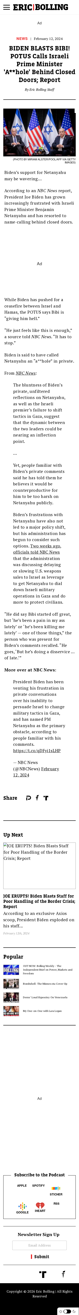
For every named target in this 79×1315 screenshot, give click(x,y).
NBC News (26, 373)
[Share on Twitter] (24, 798)
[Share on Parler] (28, 798)
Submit (41, 1256)
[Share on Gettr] (37, 797)
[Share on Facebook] (22, 798)
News (22, 38)
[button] (6, 9)
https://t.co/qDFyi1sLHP (37, 750)
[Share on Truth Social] (45, 798)
